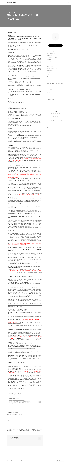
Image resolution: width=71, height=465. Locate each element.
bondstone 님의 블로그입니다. (14, 438)
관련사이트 (58, 460)
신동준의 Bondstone (11, 2)
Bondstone (50, 55)
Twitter (53, 99)
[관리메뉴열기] (69, 2)
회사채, (62, 83)
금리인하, (51, 83)
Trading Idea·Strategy (12, 398)
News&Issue (50, 59)
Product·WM (50, 70)
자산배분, (48, 83)
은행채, (59, 83)
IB (48, 74)
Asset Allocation (51, 53)
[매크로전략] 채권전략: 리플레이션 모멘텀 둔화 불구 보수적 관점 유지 (19, 402)
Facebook (49, 99)
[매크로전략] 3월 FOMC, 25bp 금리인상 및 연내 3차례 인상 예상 (18, 403)
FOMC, (57, 83)
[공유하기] (12, 394)
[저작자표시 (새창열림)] (20, 393)
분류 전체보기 (50, 51)
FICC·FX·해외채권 (50, 64)
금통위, (54, 83)
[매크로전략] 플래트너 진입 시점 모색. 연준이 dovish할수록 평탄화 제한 (19, 401)
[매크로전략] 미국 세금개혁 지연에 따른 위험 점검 (16, 400)
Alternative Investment (52, 68)
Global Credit (50, 66)
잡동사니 (49, 76)
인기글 (51, 89)
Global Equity (50, 61)
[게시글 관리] (14, 394)
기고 (48, 72)
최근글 (48, 89)
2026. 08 (55, 111)
